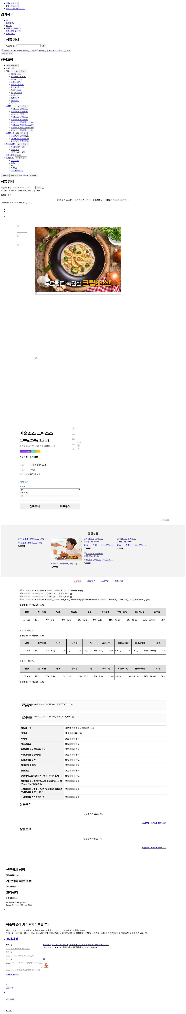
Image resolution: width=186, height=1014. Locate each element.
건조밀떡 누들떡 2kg (20, 138)
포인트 (23, 469)
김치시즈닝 (16, 82)
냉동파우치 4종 (18, 152)
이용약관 (64, 945)
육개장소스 (16, 90)
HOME (4, 190)
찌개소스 (15, 95)
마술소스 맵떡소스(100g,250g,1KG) (132, 545)
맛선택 (23, 486)
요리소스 (10, 71)
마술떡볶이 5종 (18, 147)
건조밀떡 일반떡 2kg (20, 136)
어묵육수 (15, 100)
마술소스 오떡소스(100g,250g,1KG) (99, 545)
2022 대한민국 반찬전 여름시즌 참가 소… (24, 963)
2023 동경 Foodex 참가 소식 (18, 949)
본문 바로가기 (12, 6)
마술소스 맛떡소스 (19, 117)
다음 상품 (165, 520)
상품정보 (77, 581)
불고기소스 (16, 74)
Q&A (13, 163)
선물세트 (15, 150)
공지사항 (15, 161)
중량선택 (24, 493)
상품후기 (105, 581)
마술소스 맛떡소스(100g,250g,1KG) (99, 560)
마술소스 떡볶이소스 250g (22, 125)
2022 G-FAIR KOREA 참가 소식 (20, 956)
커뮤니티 (10, 158)
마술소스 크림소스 (19, 119)
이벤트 (14, 168)
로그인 (9, 26)
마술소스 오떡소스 (19, 111)
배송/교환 (91, 581)
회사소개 (10, 68)
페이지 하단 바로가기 (15, 8)
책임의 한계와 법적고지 (98, 945)
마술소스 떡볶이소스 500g (22, 127)
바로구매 (65, 506)
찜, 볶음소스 (16, 92)
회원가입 (10, 23)
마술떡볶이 (11, 144)
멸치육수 (15, 98)
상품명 (11, 45)
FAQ (13, 165)
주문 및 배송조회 (13, 28)
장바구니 (10, 34)
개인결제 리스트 (13, 31)
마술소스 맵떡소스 (19, 114)
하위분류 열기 (21, 71)
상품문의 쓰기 (151, 847)
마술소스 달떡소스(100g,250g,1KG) (66, 563)
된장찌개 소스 (17, 85)
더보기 (163, 823)
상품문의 (119, 581)
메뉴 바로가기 (12, 3)
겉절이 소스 (16, 79)
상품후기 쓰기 (151, 823)
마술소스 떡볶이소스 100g (22, 122)
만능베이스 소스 (18, 77)
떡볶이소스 (11, 106)
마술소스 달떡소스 (19, 109)
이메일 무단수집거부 (78, 945)
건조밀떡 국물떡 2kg (20, 141)
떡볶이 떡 (10, 133)
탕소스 (14, 103)
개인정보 (56, 945)
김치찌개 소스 (17, 87)
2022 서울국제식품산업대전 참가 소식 (23, 970)
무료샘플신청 (17, 170)
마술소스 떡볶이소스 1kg (22, 130)
